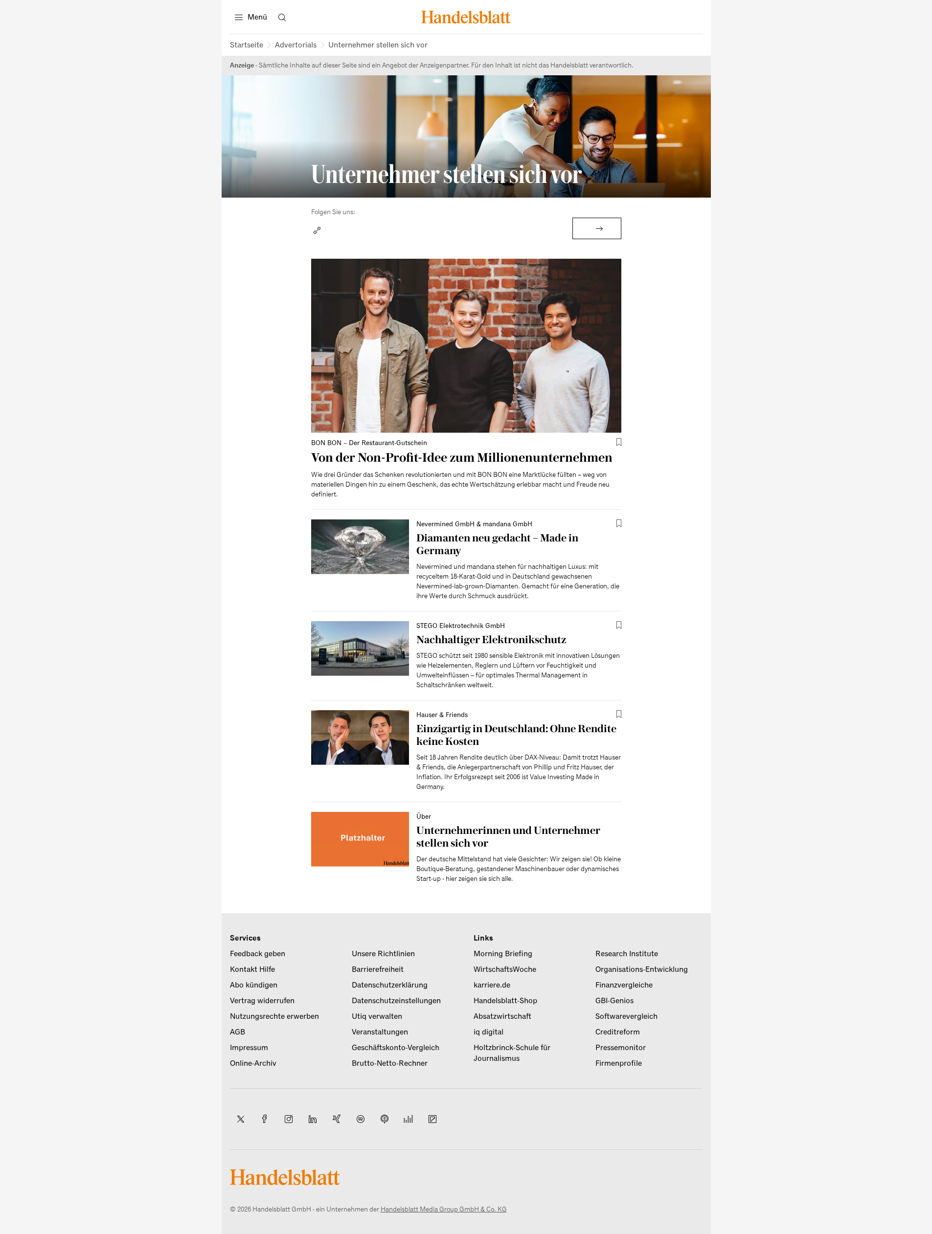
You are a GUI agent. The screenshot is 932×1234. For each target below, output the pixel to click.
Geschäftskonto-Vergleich (395, 1047)
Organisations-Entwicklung (641, 969)
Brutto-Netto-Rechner (390, 1063)
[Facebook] (264, 1119)
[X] (240, 1119)
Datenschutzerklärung (390, 985)
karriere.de (492, 985)
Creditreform (617, 1032)
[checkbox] (618, 442)
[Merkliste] (618, 442)
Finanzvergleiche (624, 985)
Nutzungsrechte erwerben (274, 1016)
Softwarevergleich (626, 1016)
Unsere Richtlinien (383, 953)
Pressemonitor (620, 1047)
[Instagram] (288, 1119)
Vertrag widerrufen (262, 1000)
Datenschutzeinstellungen (396, 1000)
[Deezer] (408, 1119)
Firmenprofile (618, 1063)
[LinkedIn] (312, 1119)
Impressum (249, 1047)
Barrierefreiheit (378, 969)
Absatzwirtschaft (502, 1016)
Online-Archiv (253, 1063)
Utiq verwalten (377, 1016)
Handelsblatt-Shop (505, 1000)
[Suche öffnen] (282, 17)
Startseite (246, 45)
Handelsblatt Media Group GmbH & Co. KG (444, 1209)
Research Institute (626, 953)
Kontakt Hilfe (252, 969)
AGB (237, 1032)
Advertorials (296, 45)
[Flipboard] (432, 1119)
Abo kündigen (253, 985)
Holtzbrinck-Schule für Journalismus (512, 1053)
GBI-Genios (614, 1000)
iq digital (488, 1032)
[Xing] (336, 1119)
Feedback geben (257, 953)
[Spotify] (360, 1119)
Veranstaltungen (380, 1032)
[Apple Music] (384, 1119)
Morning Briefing (503, 953)
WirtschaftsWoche (505, 969)
